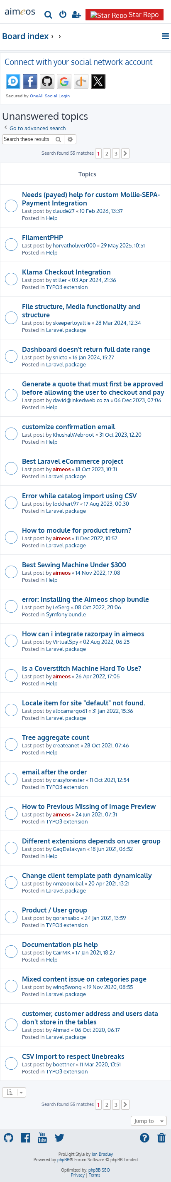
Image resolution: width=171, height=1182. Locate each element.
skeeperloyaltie (71, 322)
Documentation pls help (60, 944)
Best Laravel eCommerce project (72, 461)
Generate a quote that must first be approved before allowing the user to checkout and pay (93, 388)
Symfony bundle (66, 614)
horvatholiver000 (74, 245)
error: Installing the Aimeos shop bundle (85, 599)
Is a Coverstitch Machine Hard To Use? (81, 668)
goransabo (66, 917)
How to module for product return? (76, 530)
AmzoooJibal (68, 883)
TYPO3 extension (67, 286)
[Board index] (20, 11)
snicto (60, 357)
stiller (60, 279)
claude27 (64, 210)
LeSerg (61, 607)
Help (52, 217)
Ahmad (61, 1029)
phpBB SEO (99, 1169)
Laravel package (66, 329)
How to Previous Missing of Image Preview (89, 806)
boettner (64, 1064)
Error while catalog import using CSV (79, 496)
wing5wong (67, 986)
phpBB (63, 1159)
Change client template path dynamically (87, 875)
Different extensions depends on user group (91, 841)
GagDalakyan (69, 848)
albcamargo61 (70, 710)
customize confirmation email (68, 427)
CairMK (62, 952)
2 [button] (106, 153)
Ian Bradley (102, 1154)
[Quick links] (166, 36)
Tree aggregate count (55, 737)
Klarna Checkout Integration (66, 272)
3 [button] (116, 153)
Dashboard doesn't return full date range (86, 349)
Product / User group (54, 910)
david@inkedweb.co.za (81, 399)
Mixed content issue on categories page (84, 979)
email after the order (54, 772)
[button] (125, 153)
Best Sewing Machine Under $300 (74, 565)
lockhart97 (66, 503)
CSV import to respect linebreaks (73, 1056)
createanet (66, 745)
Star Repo (144, 14)
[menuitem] (49, 15)
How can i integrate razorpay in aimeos (83, 634)
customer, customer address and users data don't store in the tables (90, 1017)
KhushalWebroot (73, 434)
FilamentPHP (42, 237)
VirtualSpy (65, 641)
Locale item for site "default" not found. (83, 703)
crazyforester (69, 779)
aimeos (62, 468)
